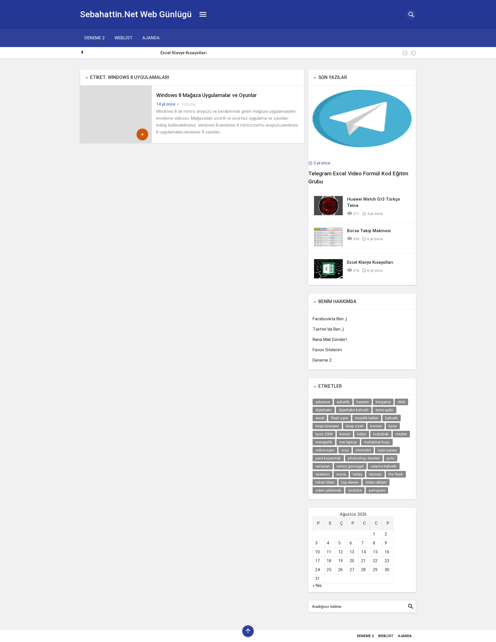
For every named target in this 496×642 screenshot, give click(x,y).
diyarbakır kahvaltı (354, 410)
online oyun (324, 450)
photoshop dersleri (364, 458)
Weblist (124, 37)
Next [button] (413, 53)
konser (376, 426)
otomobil (363, 450)
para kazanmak (328, 458)
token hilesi (324, 482)
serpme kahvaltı (384, 466)
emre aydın (384, 410)
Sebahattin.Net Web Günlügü (136, 14)
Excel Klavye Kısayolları (112, 52)
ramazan (322, 466)
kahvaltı (391, 418)
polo (390, 458)
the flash (396, 474)
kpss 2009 (324, 434)
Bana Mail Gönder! (330, 339)
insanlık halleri (366, 418)
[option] (252, 53)
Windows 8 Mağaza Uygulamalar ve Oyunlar (206, 95)
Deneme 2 (94, 37)
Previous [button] (404, 53)
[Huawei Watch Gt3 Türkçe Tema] (328, 213)
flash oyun (339, 418)
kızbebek (381, 434)
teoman (375, 474)
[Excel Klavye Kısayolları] (328, 277)
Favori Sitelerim (327, 349)
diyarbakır (323, 410)
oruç (345, 450)
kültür (361, 434)
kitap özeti (354, 426)
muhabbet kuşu (377, 442)
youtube (355, 490)
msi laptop (348, 442)
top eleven (350, 482)
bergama (383, 402)
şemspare (377, 490)
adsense (322, 402)
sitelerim (322, 474)
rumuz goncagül (350, 466)
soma (341, 474)
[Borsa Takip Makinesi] (328, 245)
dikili (401, 402)
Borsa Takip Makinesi (369, 230)
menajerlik (323, 442)
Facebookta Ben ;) (330, 318)
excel (319, 418)
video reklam (376, 482)
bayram (362, 402)
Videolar (189, 104)
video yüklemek (328, 490)
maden (401, 434)
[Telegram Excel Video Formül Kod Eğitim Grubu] (362, 145)
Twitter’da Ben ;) (328, 329)
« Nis (317, 585)
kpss (393, 426)
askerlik (343, 402)
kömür (345, 434)
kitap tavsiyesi (327, 426)
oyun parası (387, 450)
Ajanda (151, 37)
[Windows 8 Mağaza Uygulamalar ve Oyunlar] (116, 141)
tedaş (357, 474)
